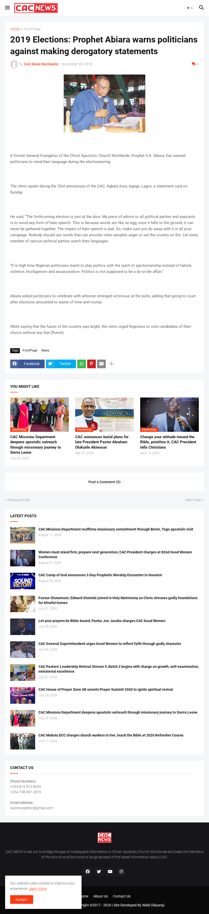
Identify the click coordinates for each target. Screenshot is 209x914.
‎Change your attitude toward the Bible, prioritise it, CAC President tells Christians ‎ (168, 442)
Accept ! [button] (21, 899)
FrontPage (32, 29)
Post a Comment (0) (104, 482)
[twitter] (99, 871)
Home (15, 29)
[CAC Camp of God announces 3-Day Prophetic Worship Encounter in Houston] (22, 581)
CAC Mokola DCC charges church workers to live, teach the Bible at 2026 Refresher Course (111, 735)
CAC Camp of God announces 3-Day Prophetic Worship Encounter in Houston (100, 575)
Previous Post (19, 500)
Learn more (37, 889)
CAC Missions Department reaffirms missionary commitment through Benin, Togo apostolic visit (115, 529)
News (45, 350)
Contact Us (121, 896)
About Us (100, 896)
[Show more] (111, 364)
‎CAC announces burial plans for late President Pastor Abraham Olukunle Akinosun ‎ (101, 442)
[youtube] (110, 871)
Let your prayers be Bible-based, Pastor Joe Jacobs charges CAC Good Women (101, 621)
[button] (7, 8)
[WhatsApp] (81, 364)
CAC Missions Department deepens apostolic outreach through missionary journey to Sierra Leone (35, 445)
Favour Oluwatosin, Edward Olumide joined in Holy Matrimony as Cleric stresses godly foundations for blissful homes (118, 600)
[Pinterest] (91, 364)
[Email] (101, 364)
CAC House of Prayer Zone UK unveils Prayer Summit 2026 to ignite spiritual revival (105, 689)
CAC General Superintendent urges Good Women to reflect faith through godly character (109, 644)
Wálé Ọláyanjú (153, 905)
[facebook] (87, 871)
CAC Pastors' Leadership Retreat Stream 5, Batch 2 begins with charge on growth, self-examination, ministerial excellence (118, 669)
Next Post (193, 500)
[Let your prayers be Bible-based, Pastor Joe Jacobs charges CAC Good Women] (22, 626)
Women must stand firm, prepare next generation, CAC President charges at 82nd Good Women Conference (115, 554)
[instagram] (121, 871)
